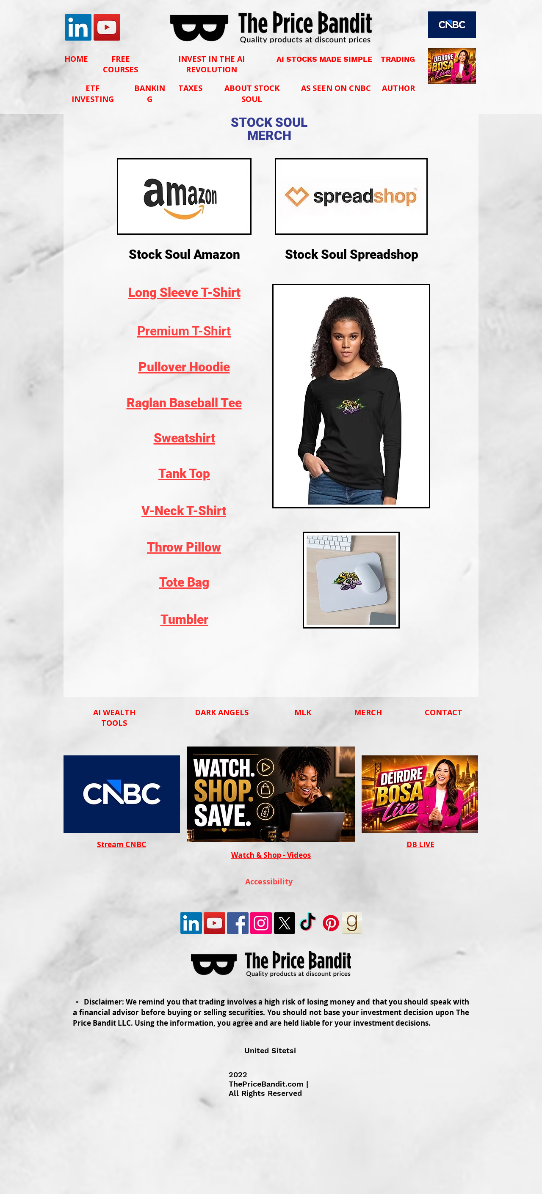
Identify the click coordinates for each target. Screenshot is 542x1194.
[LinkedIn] (78, 27)
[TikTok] (307, 923)
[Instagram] (261, 923)
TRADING (398, 59)
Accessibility (269, 881)
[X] (284, 923)
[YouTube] (107, 27)
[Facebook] (238, 923)
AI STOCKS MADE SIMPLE (324, 59)
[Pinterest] (331, 923)
